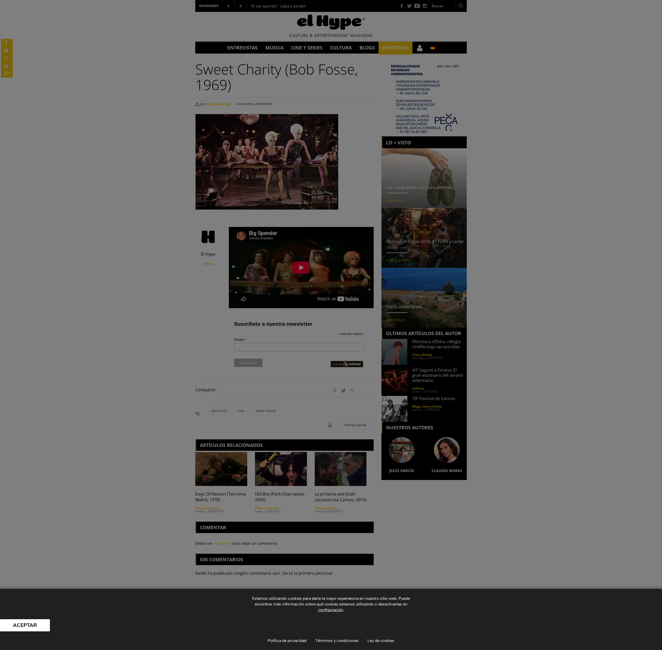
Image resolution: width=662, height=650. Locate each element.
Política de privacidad (287, 641)
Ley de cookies (380, 641)
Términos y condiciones (337, 641)
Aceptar (25, 625)
